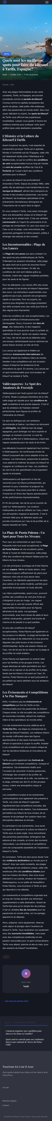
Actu (6, 54)
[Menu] (46, 2)
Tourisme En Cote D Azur (18, 1066)
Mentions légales (9, 1101)
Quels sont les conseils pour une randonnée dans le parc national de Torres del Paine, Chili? (25, 1042)
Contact (6, 1105)
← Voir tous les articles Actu (15, 1001)
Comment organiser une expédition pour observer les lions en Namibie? (24, 1032)
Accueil (5, 85)
